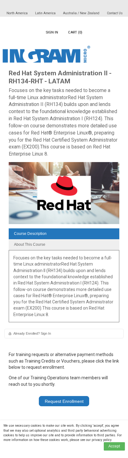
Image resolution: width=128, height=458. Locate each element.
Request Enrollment (64, 401)
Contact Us (115, 13)
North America (18, 13)
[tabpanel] (64, 288)
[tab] (64, 233)
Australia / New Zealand (81, 13)
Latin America (46, 13)
